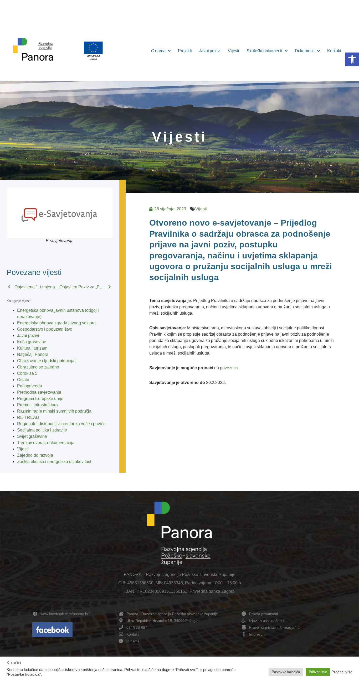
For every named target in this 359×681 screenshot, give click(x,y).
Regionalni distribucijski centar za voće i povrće (61, 424)
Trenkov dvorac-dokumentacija (45, 442)
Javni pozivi (210, 51)
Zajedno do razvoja (35, 455)
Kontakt (334, 51)
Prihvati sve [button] (318, 672)
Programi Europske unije (40, 398)
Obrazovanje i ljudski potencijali (46, 360)
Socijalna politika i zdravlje (42, 430)
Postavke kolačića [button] (286, 672)
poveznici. (229, 368)
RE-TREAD (28, 417)
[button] (352, 59)
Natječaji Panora (32, 354)
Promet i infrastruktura (37, 405)
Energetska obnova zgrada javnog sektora (56, 323)
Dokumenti (305, 51)
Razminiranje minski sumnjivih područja (54, 411)
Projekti (185, 51)
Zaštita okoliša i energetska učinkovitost (54, 461)
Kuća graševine (31, 342)
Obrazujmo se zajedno (38, 367)
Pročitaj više (341, 672)
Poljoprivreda (29, 386)
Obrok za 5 (27, 373)
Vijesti (233, 51)
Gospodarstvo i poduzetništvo (44, 329)
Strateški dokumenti (264, 51)
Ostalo (23, 379)
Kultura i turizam (32, 348)
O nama (158, 51)
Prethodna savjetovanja (39, 392)
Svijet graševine (32, 436)
